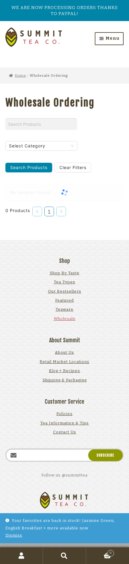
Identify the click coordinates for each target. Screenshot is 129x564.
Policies (64, 413)
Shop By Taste (65, 273)
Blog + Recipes (64, 370)
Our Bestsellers (64, 291)
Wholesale (65, 318)
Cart (99, 552)
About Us (64, 352)
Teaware (65, 309)
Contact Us (64, 432)
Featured (64, 300)
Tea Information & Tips (64, 423)
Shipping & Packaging (65, 380)
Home (20, 75)
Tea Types (64, 282)
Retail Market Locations (64, 361)
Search (64, 555)
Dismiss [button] (13, 535)
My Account (21, 555)
